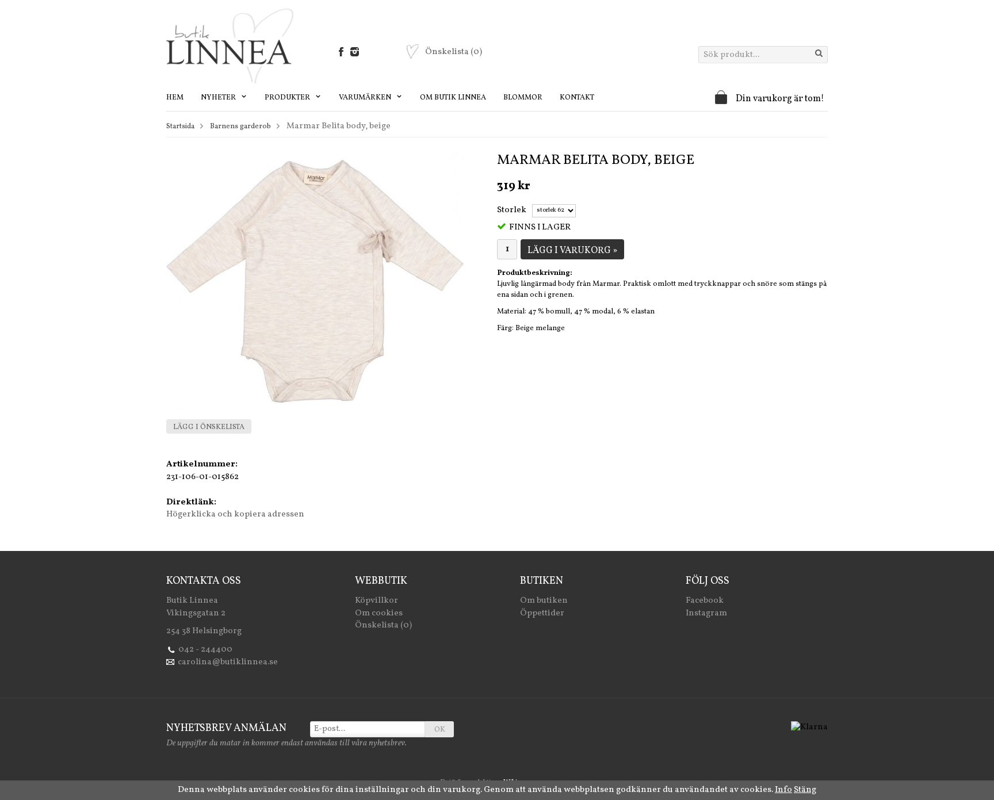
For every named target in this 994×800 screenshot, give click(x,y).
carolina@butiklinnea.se (228, 662)
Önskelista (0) (383, 625)
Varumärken (366, 98)
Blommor (522, 98)
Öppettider (542, 613)
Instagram (706, 613)
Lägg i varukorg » (572, 250)
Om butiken (544, 601)
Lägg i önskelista (208, 427)
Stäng (805, 790)
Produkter (288, 98)
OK (439, 730)
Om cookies (379, 613)
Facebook (705, 601)
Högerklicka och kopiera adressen (235, 514)
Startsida (180, 126)
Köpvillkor (376, 601)
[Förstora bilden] (315, 281)
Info (783, 790)
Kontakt (577, 98)
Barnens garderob (240, 126)
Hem (174, 98)
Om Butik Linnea (453, 98)
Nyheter (219, 98)
